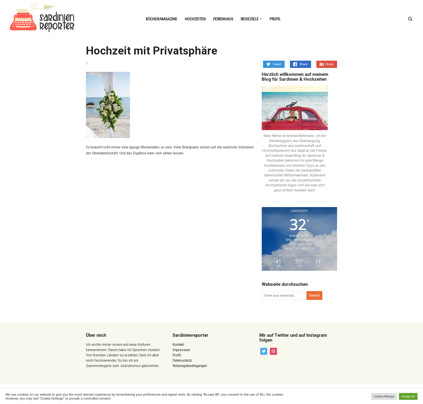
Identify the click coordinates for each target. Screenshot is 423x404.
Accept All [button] (408, 396)
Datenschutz (182, 360)
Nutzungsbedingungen (190, 366)
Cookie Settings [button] (384, 396)
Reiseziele (250, 19)
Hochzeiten (195, 19)
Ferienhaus (223, 19)
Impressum (181, 350)
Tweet (276, 64)
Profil (275, 19)
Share (303, 64)
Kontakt (178, 344)
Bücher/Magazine (161, 19)
